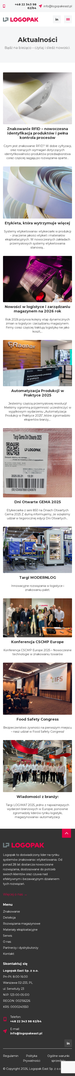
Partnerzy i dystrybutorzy (20, 948)
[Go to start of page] (66, 833)
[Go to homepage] (37, 845)
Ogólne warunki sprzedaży (58, 1058)
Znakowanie (11, 911)
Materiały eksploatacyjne (20, 929)
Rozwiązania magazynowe (21, 923)
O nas (7, 942)
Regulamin (10, 1056)
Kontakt (8, 954)
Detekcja (9, 917)
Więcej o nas (15, 894)
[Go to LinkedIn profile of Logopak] (68, 1043)
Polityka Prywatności (31, 1058)
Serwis (7, 935)
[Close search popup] (68, 19)
